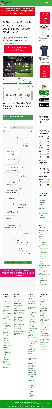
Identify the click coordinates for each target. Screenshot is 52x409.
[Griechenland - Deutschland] (44, 149)
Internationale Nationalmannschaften (44, 258)
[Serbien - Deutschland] (44, 152)
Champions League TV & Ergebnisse (31, 349)
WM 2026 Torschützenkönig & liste (44, 346)
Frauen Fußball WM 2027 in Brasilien (33, 312)
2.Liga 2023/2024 (15, 59)
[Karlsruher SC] (9, 65)
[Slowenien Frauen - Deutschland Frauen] (44, 172)
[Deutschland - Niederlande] (44, 156)
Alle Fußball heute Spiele (9, 42)
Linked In (28, 406)
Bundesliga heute (43, 230)
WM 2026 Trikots (43, 248)
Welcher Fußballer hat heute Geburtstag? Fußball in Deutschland (32, 365)
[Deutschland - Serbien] (44, 145)
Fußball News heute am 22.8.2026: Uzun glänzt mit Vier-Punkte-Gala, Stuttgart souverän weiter (7, 314)
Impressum (26, 403)
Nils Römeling (20, 403)
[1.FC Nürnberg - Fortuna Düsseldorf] (25, 95)
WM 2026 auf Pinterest (20, 406)
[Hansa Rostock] (26, 65)
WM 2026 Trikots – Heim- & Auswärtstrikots (44, 341)
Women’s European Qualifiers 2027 (33, 326)
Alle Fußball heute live (8, 43)
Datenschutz (32, 403)
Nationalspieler (43, 280)
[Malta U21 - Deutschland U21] (44, 184)
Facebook (11, 406)
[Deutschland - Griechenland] (44, 141)
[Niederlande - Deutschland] (44, 138)
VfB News (41, 238)
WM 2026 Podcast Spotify (37, 406)
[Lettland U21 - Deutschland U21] (44, 180)
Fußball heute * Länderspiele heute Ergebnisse (32, 303)
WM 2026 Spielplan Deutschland (43, 315)
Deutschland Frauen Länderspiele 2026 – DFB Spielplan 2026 (19, 312)
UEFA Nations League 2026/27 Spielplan (32, 334)
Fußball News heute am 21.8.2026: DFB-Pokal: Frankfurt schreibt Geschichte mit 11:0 (7, 364)
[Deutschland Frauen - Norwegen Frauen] (44, 168)
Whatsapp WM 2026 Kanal (42, 403)
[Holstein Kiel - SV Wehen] (11, 95)
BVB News (41, 236)
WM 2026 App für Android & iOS (26, 405)
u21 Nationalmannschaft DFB (44, 284)
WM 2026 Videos (44, 350)
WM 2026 (30, 330)
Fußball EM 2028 (32, 374)
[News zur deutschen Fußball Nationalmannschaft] (9, 3)
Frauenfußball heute (44, 254)
